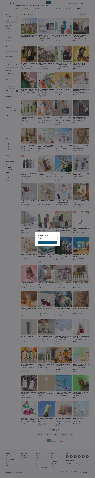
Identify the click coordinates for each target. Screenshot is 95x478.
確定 (47, 242)
